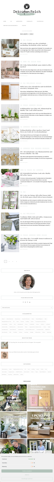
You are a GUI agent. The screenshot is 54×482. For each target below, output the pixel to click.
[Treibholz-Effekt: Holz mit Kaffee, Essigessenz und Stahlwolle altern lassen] (10, 221)
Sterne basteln (4, 332)
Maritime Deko (4, 326)
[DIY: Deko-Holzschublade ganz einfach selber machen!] (10, 69)
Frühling (29, 169)
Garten (32, 321)
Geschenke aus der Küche (40, 321)
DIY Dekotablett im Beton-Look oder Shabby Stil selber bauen (35, 174)
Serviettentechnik (40, 329)
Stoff (10, 332)
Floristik (22, 321)
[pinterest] (27, 302)
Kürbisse (42, 324)
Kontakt (24, 25)
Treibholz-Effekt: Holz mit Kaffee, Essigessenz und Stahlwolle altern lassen (36, 218)
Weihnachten (34, 126)
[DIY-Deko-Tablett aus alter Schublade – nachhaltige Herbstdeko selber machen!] (10, 48)
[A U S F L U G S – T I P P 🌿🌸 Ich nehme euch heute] (13, 397)
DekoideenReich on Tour (6, 321)
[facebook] (23, 302)
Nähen (26, 326)
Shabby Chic (47, 329)
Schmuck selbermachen (30, 329)
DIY (11, 21)
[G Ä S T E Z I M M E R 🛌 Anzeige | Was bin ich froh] (13, 425)
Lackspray (48, 324)
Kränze (37, 324)
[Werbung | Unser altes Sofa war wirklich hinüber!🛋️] (40, 425)
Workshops (29, 21)
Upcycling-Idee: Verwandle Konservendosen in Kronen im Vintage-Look (36, 239)
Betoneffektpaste (39, 318)
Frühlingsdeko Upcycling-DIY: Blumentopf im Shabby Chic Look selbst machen (35, 109)
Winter (39, 61)
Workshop (49, 332)
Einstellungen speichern (27, 478)
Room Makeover (13, 329)
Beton (22, 169)
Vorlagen (31, 332)
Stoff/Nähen (38, 148)
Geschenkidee (4, 324)
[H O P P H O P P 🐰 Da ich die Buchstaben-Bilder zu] (40, 397)
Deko (46, 318)
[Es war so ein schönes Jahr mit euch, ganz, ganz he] (40, 452)
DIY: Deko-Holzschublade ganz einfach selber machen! (35, 66)
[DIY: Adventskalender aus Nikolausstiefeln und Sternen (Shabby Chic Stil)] (10, 156)
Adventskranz (17, 318)
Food (29, 369)
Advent (3, 318)
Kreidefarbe (32, 324)
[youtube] (29, 302)
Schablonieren (21, 329)
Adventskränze (5, 369)
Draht (18, 321)
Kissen (26, 324)
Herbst (25, 61)
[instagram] (25, 302)
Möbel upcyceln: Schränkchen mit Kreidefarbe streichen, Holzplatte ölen (36, 87)
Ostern (44, 326)
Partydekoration (5, 329)
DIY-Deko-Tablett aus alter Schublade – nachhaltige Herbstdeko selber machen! (33, 44)
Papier (32, 148)
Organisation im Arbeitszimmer (35, 326)
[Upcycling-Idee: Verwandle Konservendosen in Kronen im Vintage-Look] (10, 243)
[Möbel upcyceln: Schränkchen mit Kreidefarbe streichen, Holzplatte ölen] (10, 91)
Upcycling (29, 39)
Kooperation (40, 21)
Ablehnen (27, 474)
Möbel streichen (31, 213)
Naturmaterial (20, 326)
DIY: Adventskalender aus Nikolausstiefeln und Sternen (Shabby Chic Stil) (36, 152)
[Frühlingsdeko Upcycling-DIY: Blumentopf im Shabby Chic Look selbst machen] (10, 113)
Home (4, 21)
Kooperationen (11, 371)
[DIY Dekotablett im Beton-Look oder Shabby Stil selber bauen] (10, 177)
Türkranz (20, 332)
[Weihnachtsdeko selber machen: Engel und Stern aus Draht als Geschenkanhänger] (10, 134)
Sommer (39, 234)
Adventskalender (10, 318)
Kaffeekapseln (20, 324)
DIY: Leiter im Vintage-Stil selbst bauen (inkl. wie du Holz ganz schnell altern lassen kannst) (36, 196)
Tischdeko (15, 332)
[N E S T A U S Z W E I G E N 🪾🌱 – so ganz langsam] (13, 452)
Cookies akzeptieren (27, 471)
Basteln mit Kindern (26, 318)
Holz (24, 39)
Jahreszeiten (19, 21)
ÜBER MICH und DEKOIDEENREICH (10, 25)
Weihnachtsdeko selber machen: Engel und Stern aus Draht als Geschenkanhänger (35, 131)
